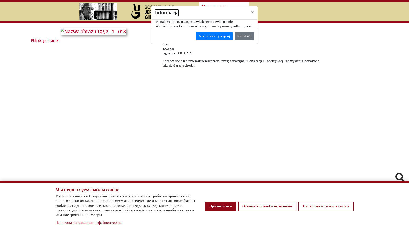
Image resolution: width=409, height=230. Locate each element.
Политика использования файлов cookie (88, 223)
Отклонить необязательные (267, 206)
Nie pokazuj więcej (214, 36)
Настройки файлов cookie (326, 206)
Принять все (220, 206)
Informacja (167, 12)
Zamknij (244, 36)
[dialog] (204, 115)
